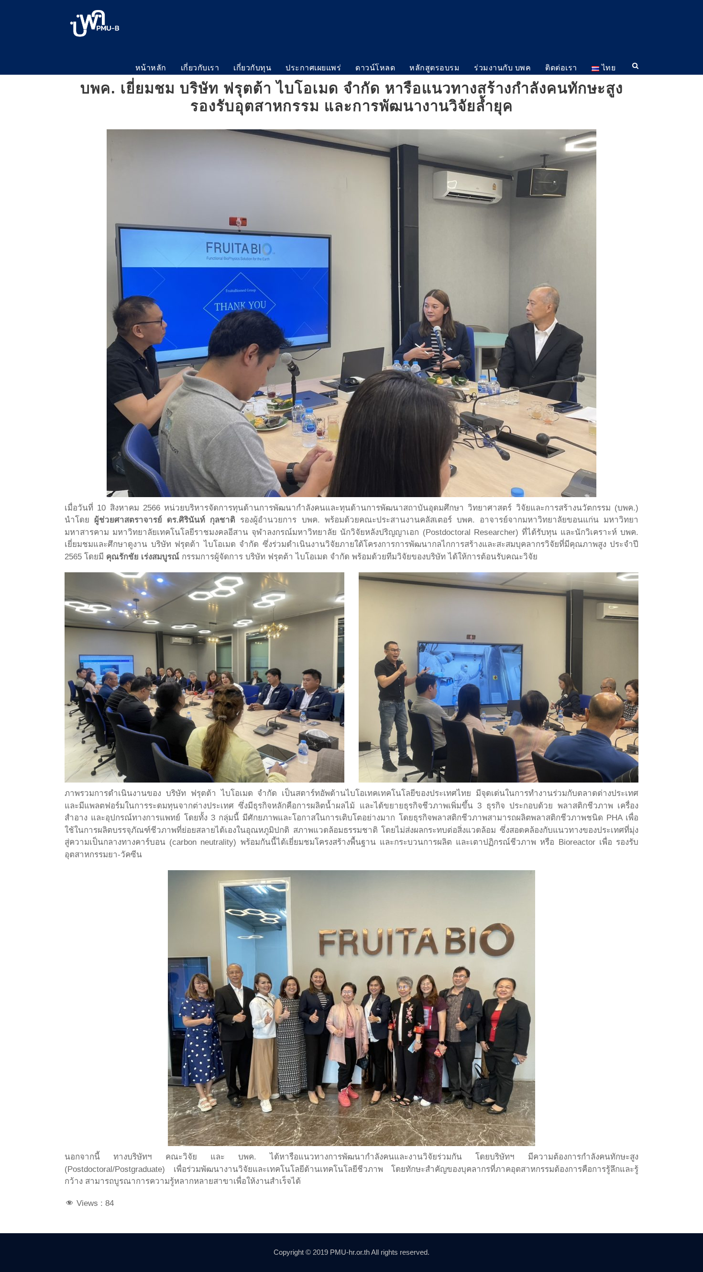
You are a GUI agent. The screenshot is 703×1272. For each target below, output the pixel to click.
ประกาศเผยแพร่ (313, 68)
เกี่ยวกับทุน (252, 68)
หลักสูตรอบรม (434, 68)
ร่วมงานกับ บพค (502, 68)
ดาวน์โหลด (375, 68)
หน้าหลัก (150, 68)
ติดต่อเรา (561, 68)
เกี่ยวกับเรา (200, 68)
